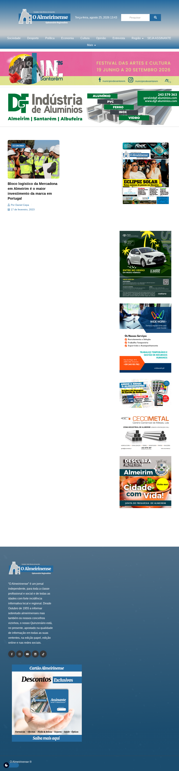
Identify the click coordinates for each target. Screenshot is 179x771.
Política (50, 38)
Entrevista (119, 38)
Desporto (33, 38)
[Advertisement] (145, 219)
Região (136, 38)
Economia (67, 38)
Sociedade (14, 38)
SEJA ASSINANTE (159, 38)
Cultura (85, 38)
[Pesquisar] (155, 17)
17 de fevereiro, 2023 (23, 209)
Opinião (101, 38)
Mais (90, 45)
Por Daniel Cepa (20, 204)
